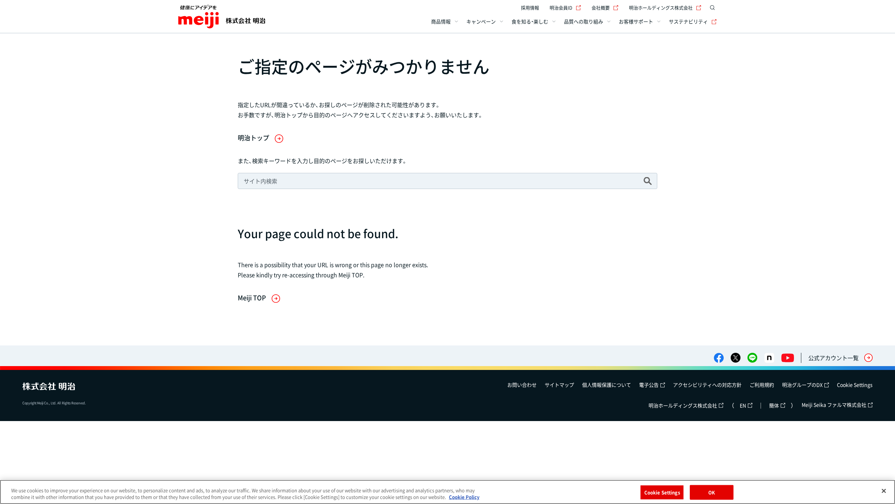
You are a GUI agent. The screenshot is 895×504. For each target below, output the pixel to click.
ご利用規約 (762, 384)
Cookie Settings (855, 384)
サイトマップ (559, 384)
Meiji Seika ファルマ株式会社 (834, 404)
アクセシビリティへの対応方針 (707, 384)
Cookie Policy (464, 496)
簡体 (774, 405)
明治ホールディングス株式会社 (661, 7)
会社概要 (601, 7)
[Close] (884, 491)
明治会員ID (561, 7)
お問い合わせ (522, 384)
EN (743, 405)
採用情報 (530, 7)
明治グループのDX (802, 384)
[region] (447, 492)
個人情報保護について (606, 384)
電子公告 (649, 384)
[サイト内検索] (712, 8)
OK (711, 492)
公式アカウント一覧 (833, 358)
